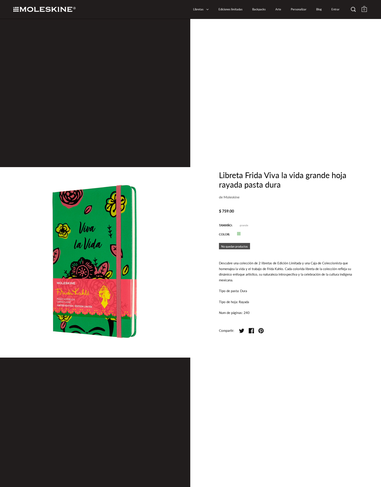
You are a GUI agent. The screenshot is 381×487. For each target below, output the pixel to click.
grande (244, 225)
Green (238, 233)
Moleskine (231, 197)
